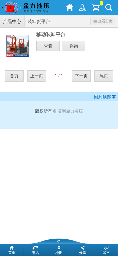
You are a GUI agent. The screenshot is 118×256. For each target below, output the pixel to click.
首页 (14, 75)
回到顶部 (102, 96)
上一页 (36, 75)
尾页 (104, 75)
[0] (95, 7)
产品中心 (12, 21)
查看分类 (105, 21)
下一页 (81, 75)
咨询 (74, 46)
